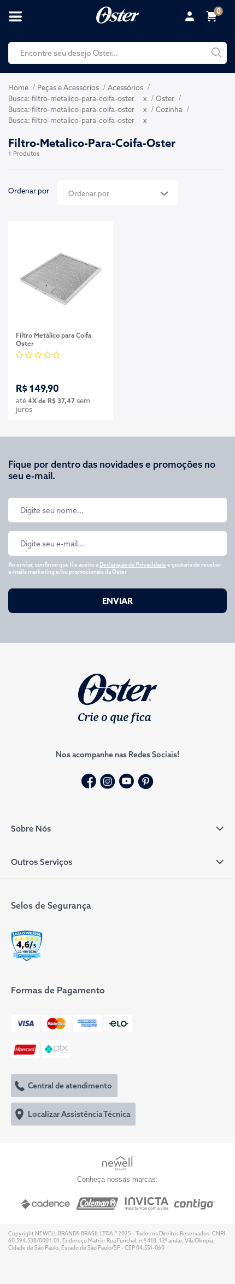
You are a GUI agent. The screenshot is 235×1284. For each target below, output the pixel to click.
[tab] (117, 828)
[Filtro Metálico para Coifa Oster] (60, 277)
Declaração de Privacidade (132, 564)
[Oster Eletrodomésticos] (117, 13)
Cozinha (169, 109)
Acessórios (125, 87)
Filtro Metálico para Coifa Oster (53, 339)
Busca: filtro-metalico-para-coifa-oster (71, 98)
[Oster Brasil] (117, 697)
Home (18, 87)
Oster (165, 98)
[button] (117, 828)
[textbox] (117, 53)
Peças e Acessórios (68, 87)
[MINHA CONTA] (191, 16)
